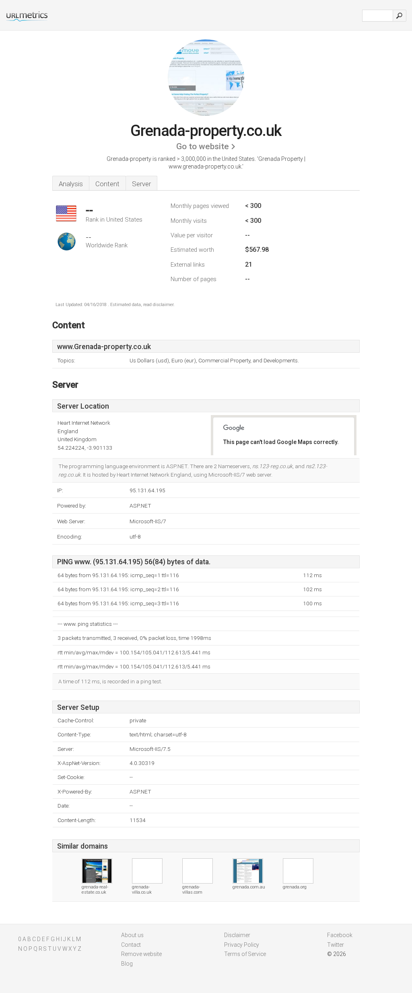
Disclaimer (237, 935)
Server (141, 184)
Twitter (335, 945)
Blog (127, 963)
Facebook (339, 935)
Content (107, 184)
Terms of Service (245, 954)
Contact (131, 945)
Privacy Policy (241, 945)
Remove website (141, 954)
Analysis (71, 184)
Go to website (202, 146)
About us (132, 935)
